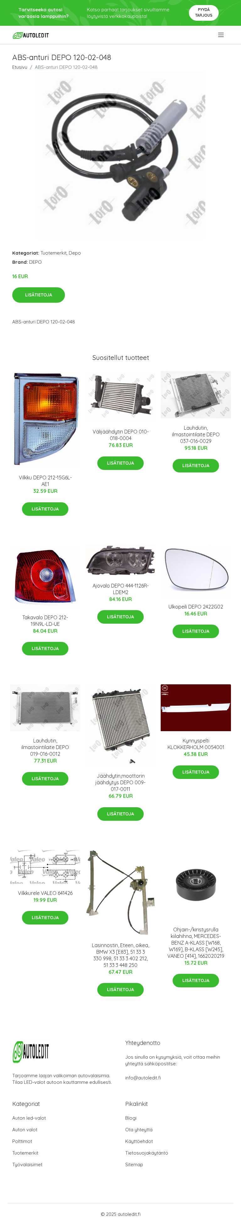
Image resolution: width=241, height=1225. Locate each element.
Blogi (131, 1118)
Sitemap (134, 1164)
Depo (75, 253)
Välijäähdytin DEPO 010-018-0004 (121, 434)
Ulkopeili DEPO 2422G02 (196, 607)
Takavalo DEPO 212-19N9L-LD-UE (45, 620)
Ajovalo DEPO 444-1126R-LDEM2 (121, 588)
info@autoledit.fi (143, 1078)
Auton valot (24, 1130)
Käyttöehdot (139, 1141)
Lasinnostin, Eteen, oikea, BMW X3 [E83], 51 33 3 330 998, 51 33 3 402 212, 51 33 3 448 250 (120, 955)
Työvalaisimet (27, 1164)
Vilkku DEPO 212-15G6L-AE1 (45, 480)
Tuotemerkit (53, 253)
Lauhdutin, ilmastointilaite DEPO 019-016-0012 (45, 747)
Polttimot (22, 1141)
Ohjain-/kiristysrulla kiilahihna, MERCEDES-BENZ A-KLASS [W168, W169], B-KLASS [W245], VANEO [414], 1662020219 (195, 942)
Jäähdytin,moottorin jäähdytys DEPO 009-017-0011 (120, 782)
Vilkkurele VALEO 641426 (45, 893)
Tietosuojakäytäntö (146, 1153)
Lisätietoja (38, 295)
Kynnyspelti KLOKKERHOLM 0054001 (196, 743)
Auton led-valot (29, 1118)
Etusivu (19, 67)
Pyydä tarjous (203, 12)
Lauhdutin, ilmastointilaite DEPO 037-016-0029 (196, 434)
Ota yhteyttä (139, 1130)
